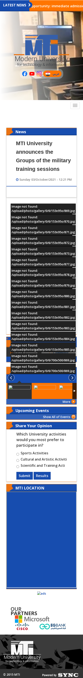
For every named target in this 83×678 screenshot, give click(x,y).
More (66, 402)
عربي (57, 74)
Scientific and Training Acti (43, 466)
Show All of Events (56, 417)
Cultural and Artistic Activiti (44, 460)
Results (42, 475)
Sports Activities (34, 453)
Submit (24, 475)
